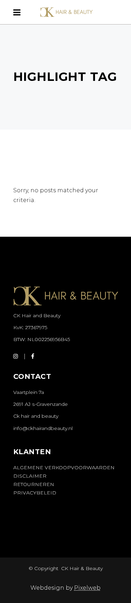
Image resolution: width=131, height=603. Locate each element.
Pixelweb (87, 587)
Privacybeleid (34, 493)
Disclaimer (29, 476)
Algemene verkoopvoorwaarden (64, 467)
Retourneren (33, 484)
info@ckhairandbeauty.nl (43, 428)
